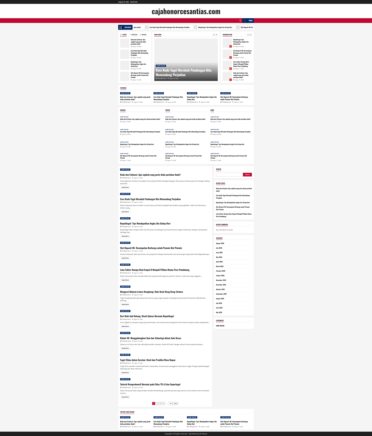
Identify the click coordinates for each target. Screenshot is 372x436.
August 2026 (220, 243)
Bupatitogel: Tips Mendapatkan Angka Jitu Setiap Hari (198, 27)
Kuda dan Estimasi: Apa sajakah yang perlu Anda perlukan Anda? (124, 43)
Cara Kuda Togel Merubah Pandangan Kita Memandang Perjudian (152, 27)
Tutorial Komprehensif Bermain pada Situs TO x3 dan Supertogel (150, 384)
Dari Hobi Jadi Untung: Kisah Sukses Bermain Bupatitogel (147, 316)
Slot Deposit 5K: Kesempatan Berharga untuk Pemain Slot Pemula (244, 27)
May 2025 (219, 312)
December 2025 (221, 280)
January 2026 (220, 275)
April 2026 (219, 262)
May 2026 (219, 257)
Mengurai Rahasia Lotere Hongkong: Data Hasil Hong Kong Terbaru (151, 291)
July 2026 (219, 248)
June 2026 (219, 252)
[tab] (125, 35)
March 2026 (219, 266)
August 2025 (220, 298)
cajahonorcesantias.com (186, 11)
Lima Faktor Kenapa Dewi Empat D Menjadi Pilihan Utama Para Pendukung (227, 54)
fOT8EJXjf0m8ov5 (162, 78)
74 (170, 403)
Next (175, 403)
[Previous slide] (214, 35)
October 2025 (220, 289)
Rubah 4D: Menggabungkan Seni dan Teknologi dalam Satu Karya (150, 338)
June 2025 (219, 308)
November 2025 (221, 285)
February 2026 (220, 271)
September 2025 (221, 294)
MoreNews (193, 434)
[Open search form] (240, 20)
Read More (126, 187)
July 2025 (219, 303)
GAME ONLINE (161, 66)
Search (218, 169)
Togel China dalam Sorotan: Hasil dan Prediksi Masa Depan (147, 360)
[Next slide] (216, 35)
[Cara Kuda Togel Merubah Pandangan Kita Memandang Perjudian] (186, 59)
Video (250, 20)
